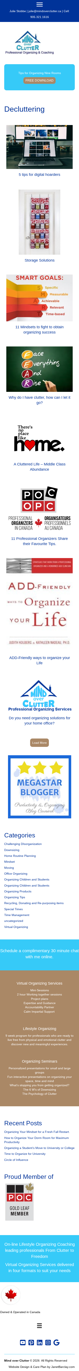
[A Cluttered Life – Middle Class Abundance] (39, 446)
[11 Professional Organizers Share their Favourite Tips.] (39, 517)
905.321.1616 (39, 17)
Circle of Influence (16, 1159)
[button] (23, 1342)
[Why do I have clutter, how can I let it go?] (39, 377)
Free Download (39, 80)
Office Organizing (15, 873)
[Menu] (39, 4)
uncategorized (13, 921)
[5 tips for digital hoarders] (39, 153)
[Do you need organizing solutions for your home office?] (39, 703)
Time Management (16, 915)
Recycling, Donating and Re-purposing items (34, 903)
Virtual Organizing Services (39, 983)
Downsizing (11, 850)
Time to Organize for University (25, 1153)
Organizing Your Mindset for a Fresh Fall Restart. (37, 1131)
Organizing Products (17, 891)
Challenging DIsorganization (23, 844)
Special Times (13, 909)
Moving (9, 867)
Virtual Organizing (16, 927)
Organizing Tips (14, 897)
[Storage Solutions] (39, 227)
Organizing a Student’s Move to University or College (39, 1148)
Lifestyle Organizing (39, 1029)
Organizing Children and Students (26, 879)
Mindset (9, 861)
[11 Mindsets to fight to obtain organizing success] (39, 306)
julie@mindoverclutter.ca (44, 11)
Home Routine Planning (20, 855)
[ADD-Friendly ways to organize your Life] (39, 613)
